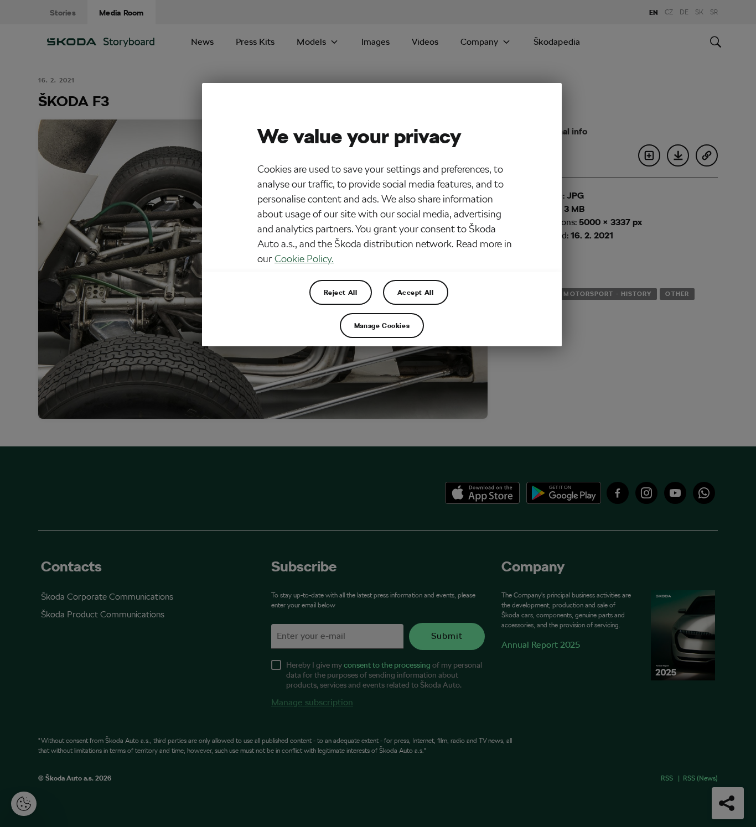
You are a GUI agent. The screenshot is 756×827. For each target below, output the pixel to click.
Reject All (341, 292)
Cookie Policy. (304, 258)
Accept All (415, 292)
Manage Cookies (382, 325)
